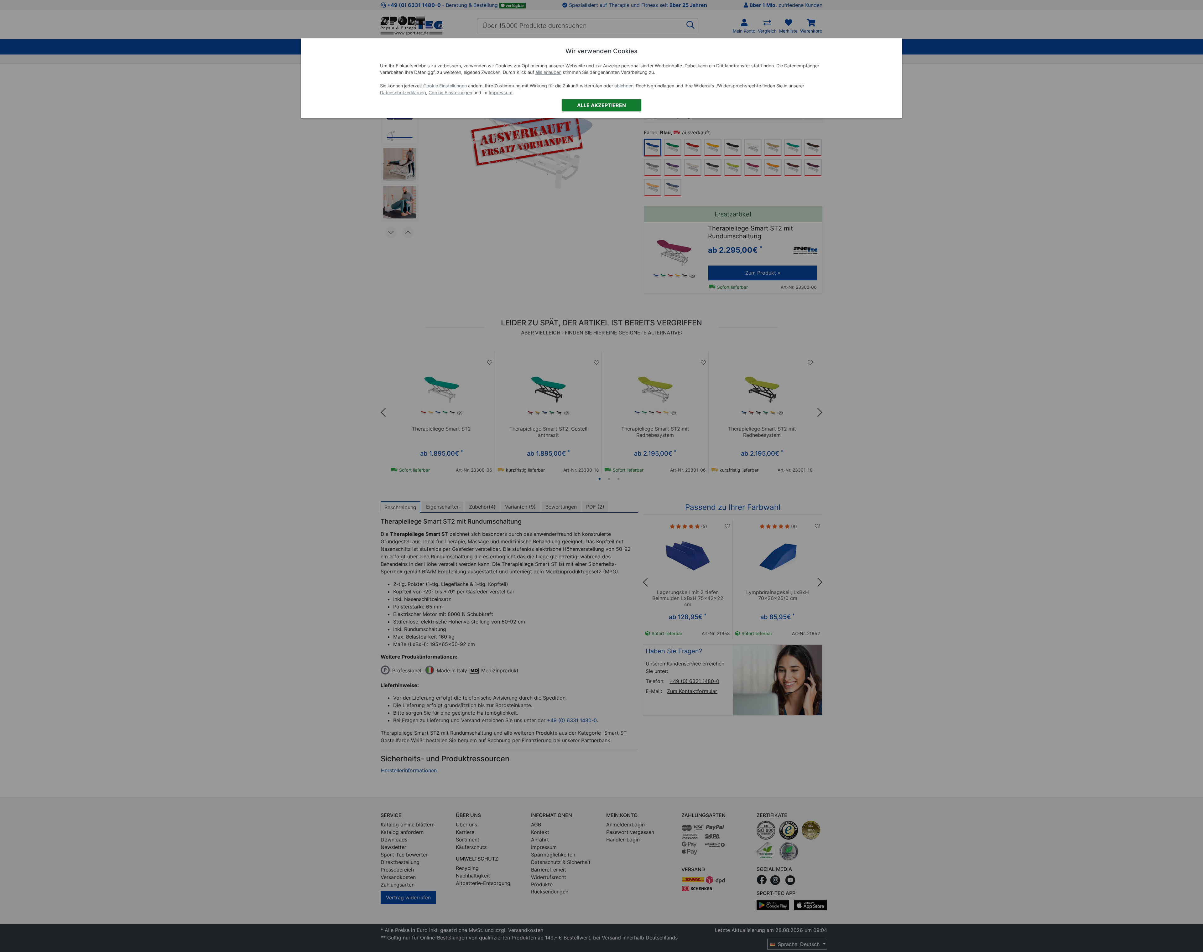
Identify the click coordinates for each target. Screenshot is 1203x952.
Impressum (501, 92)
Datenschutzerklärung (403, 92)
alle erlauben (548, 72)
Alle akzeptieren (601, 105)
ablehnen (623, 85)
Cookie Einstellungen (445, 85)
